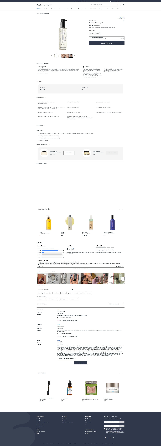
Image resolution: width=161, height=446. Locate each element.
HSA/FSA (39, 8)
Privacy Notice (45, 443)
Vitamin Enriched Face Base (55, 152)
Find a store (121, 38)
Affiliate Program (108, 443)
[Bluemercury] (44, 5)
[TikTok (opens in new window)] (111, 437)
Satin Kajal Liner (43, 399)
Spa (86, 425)
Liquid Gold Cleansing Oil (44, 233)
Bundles (46, 8)
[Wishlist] (120, 5)
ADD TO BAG (69, 153)
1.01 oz (98, 33)
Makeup (80, 8)
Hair (86, 8)
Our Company (88, 418)
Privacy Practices (116, 431)
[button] (123, 5)
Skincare (73, 8)
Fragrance (101, 8)
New (61, 8)
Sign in (111, 1)
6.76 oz (92, 33)
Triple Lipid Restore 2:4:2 (108, 399)
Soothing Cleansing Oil (44, 13)
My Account (64, 418)
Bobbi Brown (92, 20)
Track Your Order (40, 425)
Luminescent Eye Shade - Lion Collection (90, 399)
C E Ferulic (63, 399)
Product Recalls (115, 443)
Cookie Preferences (53, 443)
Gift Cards (38, 429)
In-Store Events (88, 422)
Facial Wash (63, 233)
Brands (66, 8)
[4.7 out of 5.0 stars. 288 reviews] (122, 17)
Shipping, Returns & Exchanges (43, 422)
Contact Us (39, 418)
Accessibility (101, 443)
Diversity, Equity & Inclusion (90, 431)
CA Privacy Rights (87, 443)
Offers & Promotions (41, 431)
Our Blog (87, 433)
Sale (118, 8)
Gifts (113, 8)
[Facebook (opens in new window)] (108, 437)
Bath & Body (93, 8)
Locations (122, 1)
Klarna (38, 433)
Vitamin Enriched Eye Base (98, 152)
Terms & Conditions (61, 443)
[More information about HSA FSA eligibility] (92, 25)
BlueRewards (116, 1)
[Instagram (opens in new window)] (105, 437)
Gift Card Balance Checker (67, 422)
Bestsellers (54, 8)
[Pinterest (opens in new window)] (113, 437)
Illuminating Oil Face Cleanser (109, 233)
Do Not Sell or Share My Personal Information (74, 443)
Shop (38, 13)
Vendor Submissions (89, 429)
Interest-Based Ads (94, 443)
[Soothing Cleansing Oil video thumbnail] (71, 56)
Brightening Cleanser (86, 233)
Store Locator (88, 420)
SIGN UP (122, 422)
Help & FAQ (39, 420)
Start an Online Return (41, 427)
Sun (108, 8)
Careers (87, 427)
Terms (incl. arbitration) (109, 433)
